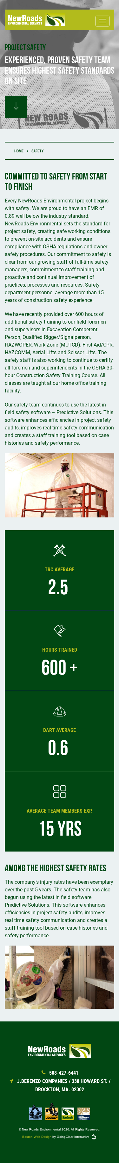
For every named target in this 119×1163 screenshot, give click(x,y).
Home (18, 151)
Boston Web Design (36, 1136)
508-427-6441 (63, 1072)
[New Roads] (36, 20)
